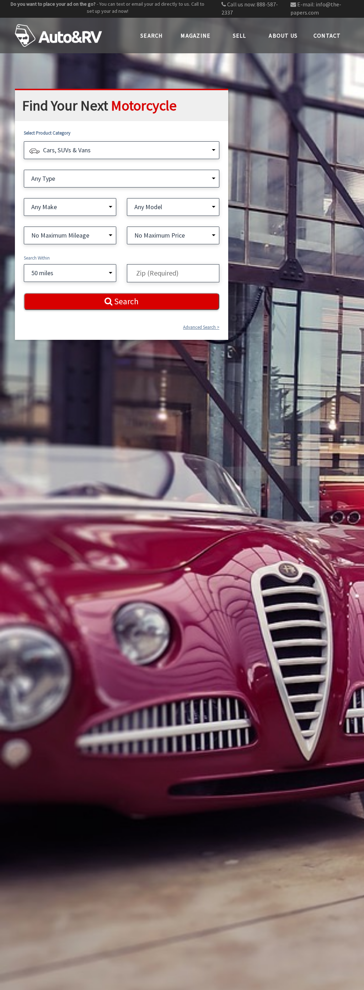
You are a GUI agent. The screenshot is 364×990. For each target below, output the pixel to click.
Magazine (195, 35)
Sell (239, 35)
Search (151, 35)
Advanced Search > (201, 327)
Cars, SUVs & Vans (67, 150)
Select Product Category (47, 133)
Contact (327, 35)
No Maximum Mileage (60, 235)
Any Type (43, 178)
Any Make (44, 207)
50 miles (42, 273)
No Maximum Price (159, 235)
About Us (283, 35)
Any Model (148, 207)
